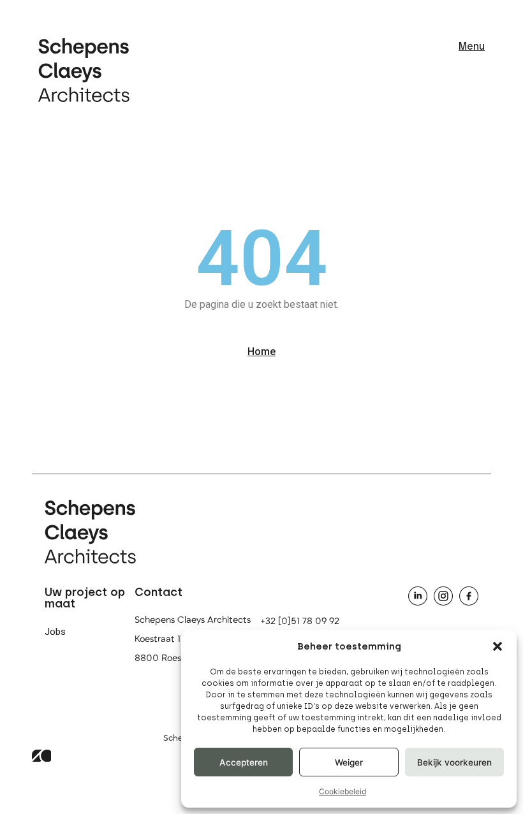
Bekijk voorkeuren (454, 762)
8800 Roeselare (168, 658)
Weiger (349, 762)
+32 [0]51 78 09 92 (299, 621)
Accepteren (243, 762)
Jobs (55, 631)
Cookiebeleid (342, 791)
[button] (497, 646)
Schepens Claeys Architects (193, 619)
